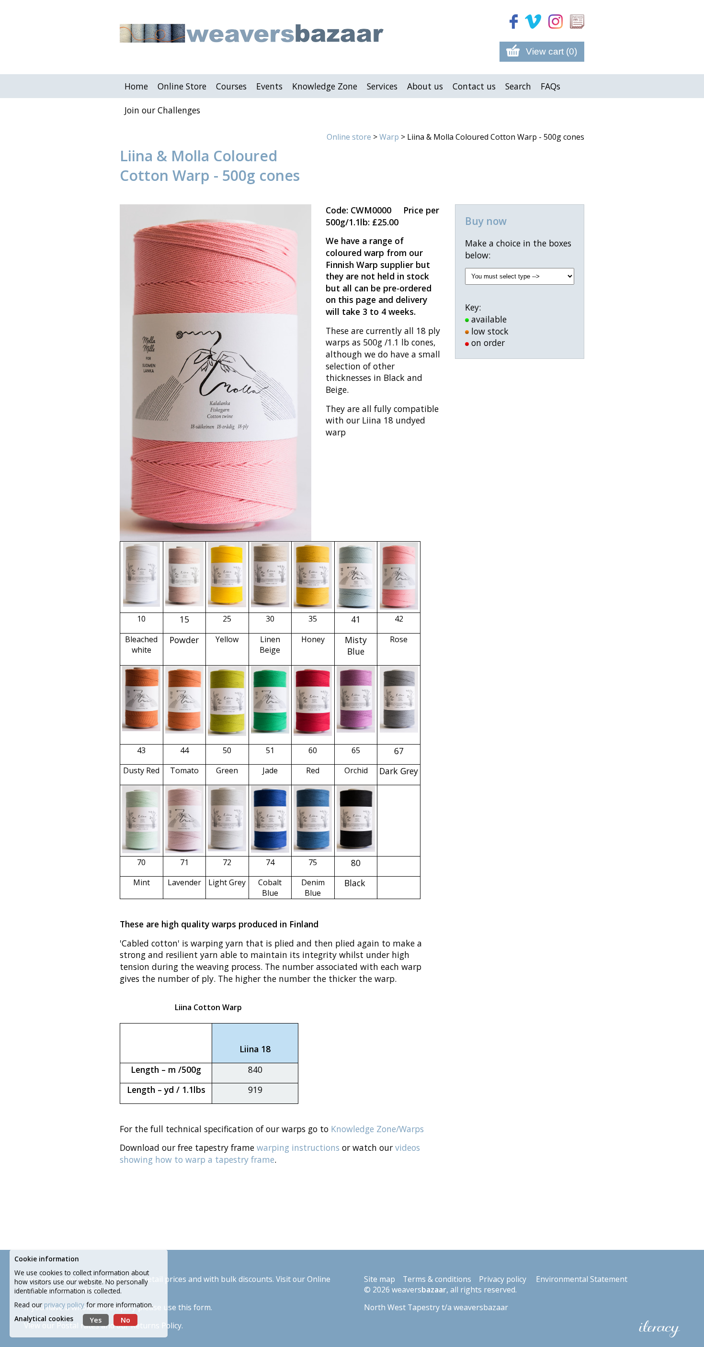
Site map (379, 1279)
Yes (96, 1320)
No (125, 1320)
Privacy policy (502, 1279)
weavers (419, 1289)
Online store (349, 137)
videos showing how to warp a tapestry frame (270, 1153)
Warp (389, 137)
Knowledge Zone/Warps (377, 1129)
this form (194, 1307)
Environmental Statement (581, 1279)
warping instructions (298, 1147)
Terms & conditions (437, 1279)
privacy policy (64, 1304)
